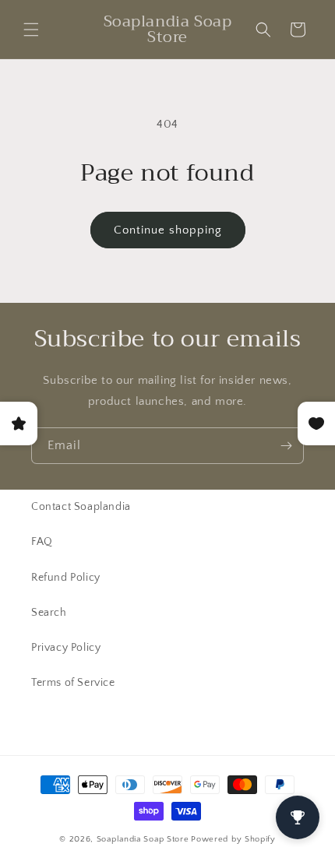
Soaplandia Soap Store (143, 839)
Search (49, 612)
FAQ (42, 542)
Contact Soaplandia (81, 507)
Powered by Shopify (233, 839)
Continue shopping (168, 230)
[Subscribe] (286, 445)
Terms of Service (73, 683)
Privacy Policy (65, 647)
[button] (31, 29)
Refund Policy (65, 577)
